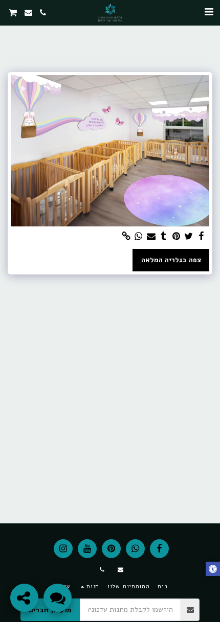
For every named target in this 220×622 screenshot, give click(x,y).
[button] (208, 12)
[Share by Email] (151, 236)
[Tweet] (188, 236)
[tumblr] (163, 236)
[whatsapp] (138, 236)
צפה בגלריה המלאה (171, 260)
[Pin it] (176, 236)
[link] (126, 236)
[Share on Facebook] (201, 236)
